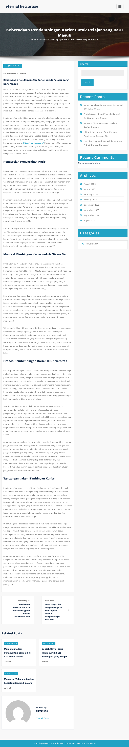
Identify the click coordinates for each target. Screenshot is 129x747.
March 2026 (89, 189)
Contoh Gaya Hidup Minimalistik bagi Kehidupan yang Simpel (55, 653)
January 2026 (90, 199)
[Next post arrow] (68, 610)
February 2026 (91, 194)
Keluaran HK (92, 244)
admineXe (11, 73)
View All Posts (43, 718)
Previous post (24, 601)
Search (84, 63)
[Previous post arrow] (7, 610)
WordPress (58, 743)
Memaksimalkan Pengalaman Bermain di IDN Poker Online (17, 653)
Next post (49, 601)
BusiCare (76, 743)
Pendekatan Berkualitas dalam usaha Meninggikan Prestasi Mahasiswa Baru (21, 610)
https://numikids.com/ (33, 143)
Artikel (23, 73)
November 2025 (91, 210)
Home (33, 40)
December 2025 (91, 205)
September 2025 (92, 215)
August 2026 (90, 184)
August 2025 (90, 220)
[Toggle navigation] (120, 6)
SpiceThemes (89, 743)
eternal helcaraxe (22, 6)
